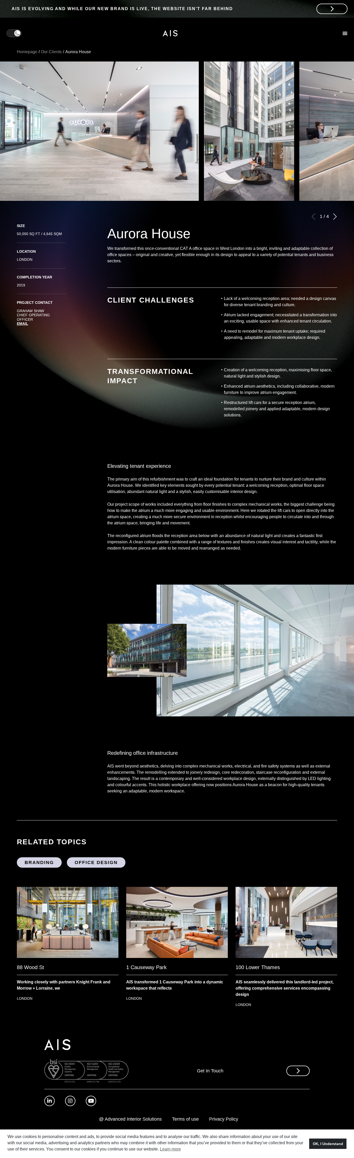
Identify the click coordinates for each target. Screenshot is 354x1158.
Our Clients (51, 52)
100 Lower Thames (258, 967)
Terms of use (185, 1119)
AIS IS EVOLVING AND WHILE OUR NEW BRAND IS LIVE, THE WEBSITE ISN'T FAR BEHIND (122, 8)
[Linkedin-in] (49, 1101)
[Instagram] (70, 1101)
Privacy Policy (223, 1119)
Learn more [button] (170, 1149)
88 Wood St (30, 967)
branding (39, 862)
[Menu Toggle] (345, 33)
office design (96, 862)
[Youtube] (91, 1101)
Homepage (27, 52)
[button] (334, 216)
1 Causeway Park (146, 967)
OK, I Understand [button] (328, 1144)
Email (22, 323)
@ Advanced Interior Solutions (130, 1119)
